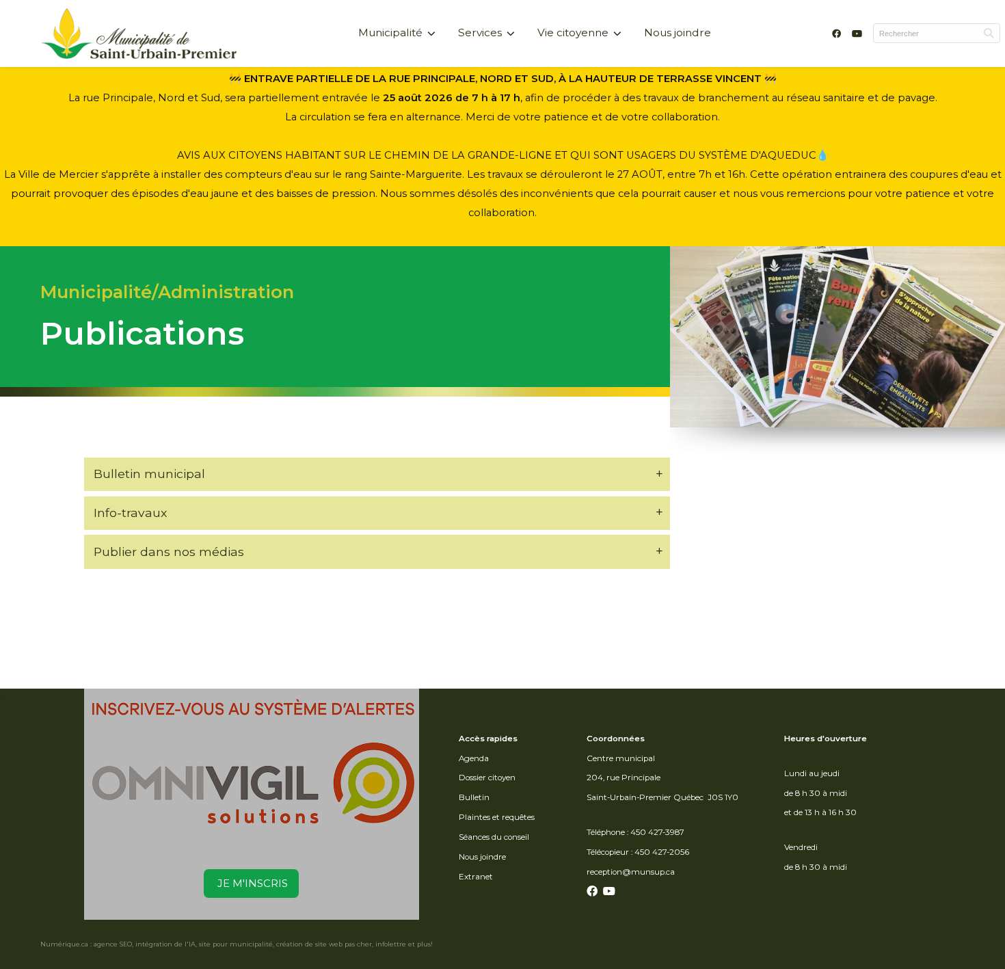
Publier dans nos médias (169, 551)
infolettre (390, 944)
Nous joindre (677, 32)
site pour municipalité (236, 944)
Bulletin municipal (149, 473)
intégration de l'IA (165, 944)
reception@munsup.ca (631, 872)
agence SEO (113, 944)
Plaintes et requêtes (497, 817)
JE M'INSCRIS (251, 883)
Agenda (474, 758)
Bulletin (474, 797)
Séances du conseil (494, 837)
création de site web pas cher (324, 944)
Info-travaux (130, 512)
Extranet (476, 876)
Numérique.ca (64, 944)
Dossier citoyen (487, 777)
